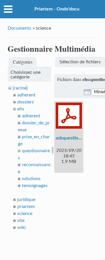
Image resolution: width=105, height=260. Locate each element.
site (20, 220)
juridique (26, 199)
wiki (21, 227)
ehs (20, 109)
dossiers (25, 102)
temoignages (35, 185)
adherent (26, 95)
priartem (26, 206)
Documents (19, 28)
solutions (31, 178)
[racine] (20, 88)
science (24, 213)
